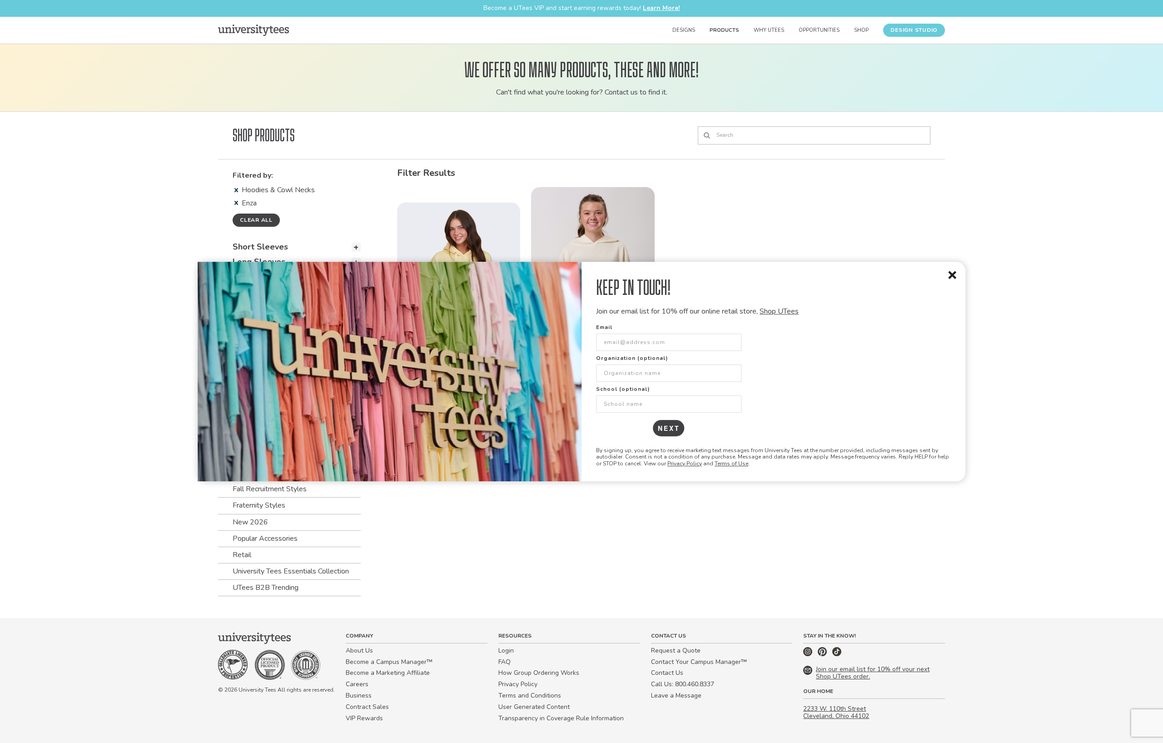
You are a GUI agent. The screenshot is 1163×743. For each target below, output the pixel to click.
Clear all (256, 220)
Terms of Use (731, 463)
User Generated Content (534, 707)
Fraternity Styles (259, 505)
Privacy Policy (684, 463)
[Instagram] (808, 654)
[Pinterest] (823, 654)
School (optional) (623, 389)
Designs (683, 30)
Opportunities (819, 30)
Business (359, 695)
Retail (242, 555)
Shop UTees (779, 311)
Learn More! (661, 8)
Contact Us (667, 672)
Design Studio (914, 30)
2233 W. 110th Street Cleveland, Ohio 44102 (836, 712)
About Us (359, 650)
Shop (861, 30)
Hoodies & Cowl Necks (278, 190)
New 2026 (250, 522)
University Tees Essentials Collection (291, 571)
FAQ (504, 662)
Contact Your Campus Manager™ (699, 662)
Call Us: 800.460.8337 (682, 684)
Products (724, 30)
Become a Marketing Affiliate (388, 672)
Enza (249, 203)
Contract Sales (367, 707)
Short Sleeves (260, 246)
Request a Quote (676, 650)
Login (506, 650)
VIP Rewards (364, 718)
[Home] (253, 30)
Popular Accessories (265, 539)
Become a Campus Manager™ (389, 662)
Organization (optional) (632, 358)
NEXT (669, 428)
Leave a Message (676, 695)
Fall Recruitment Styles (270, 489)
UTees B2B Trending (265, 588)
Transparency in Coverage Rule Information (561, 718)
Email (604, 327)
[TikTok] (836, 654)
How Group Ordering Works (538, 672)
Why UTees (769, 30)
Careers (357, 684)
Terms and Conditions (529, 695)
